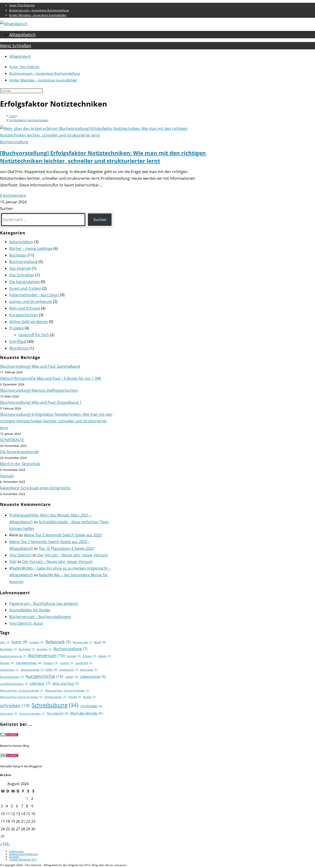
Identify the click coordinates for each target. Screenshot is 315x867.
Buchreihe (27, 649)
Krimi (51, 669)
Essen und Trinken (25, 288)
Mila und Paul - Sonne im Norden (67, 690)
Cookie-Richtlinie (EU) (23, 859)
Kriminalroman (12, 677)
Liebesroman (93, 676)
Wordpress (19, 348)
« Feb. (5, 843)
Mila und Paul (66, 683)
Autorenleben (21, 241)
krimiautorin (68, 669)
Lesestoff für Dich (33, 334)
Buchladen (8, 649)
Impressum (16, 851)
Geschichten (9, 669)
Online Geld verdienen (28, 321)
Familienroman (28, 663)
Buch (100, 642)
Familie (7, 663)
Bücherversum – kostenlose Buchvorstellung (39, 10)
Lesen (71, 677)
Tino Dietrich (20, 555)
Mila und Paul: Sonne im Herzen (21, 697)
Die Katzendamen (24, 281)
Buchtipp (44, 649)
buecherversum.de (13, 656)
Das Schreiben (21, 275)
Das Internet (20, 268)
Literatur (40, 683)
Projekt (74, 697)
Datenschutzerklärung (23, 854)
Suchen (6, 208)
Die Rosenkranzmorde (19, 451)
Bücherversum (46, 655)
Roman (89, 697)
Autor (19, 641)
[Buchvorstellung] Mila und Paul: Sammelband (40, 366)
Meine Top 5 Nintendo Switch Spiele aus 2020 (63, 535)
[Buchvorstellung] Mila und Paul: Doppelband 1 (41, 402)
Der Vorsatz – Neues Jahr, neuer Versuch (72, 555)
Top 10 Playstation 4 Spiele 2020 (66, 548)
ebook (104, 656)
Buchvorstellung (14, 141)
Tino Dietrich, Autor (26, 623)
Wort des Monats (86, 713)
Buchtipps (18, 255)
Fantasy (50, 663)
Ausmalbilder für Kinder (30, 610)
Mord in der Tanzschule (20, 463)
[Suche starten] (45, 91)
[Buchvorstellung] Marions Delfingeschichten (39, 390)
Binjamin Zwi (82, 642)
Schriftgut (17, 341)
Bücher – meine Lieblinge (31, 248)
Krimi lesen (88, 669)
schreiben (15, 705)
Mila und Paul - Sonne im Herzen (21, 690)
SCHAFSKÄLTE (12, 439)
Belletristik (58, 641)
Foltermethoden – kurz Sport (34, 294)
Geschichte (83, 663)
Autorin (37, 642)
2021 (4, 642)
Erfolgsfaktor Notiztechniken (28, 120)
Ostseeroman (55, 697)
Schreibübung (55, 705)
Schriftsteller (91, 706)
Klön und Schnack (24, 308)
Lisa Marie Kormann (14, 683)
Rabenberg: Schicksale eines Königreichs (35, 487)
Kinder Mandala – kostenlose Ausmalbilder (38, 15)
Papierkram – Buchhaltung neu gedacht (43, 603)
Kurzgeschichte (44, 676)
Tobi (12, 561)
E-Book (89, 656)
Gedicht (66, 663)
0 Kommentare (13, 195)
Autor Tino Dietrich (22, 5)
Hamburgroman (32, 669)
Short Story (8, 713)
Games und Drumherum (30, 301)
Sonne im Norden (31, 713)
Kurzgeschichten (23, 314)
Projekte (16, 328)
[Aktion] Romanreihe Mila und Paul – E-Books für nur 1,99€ (50, 378)
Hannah (7, 475)
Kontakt (14, 857)
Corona (74, 656)
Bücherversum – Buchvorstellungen (40, 616)
